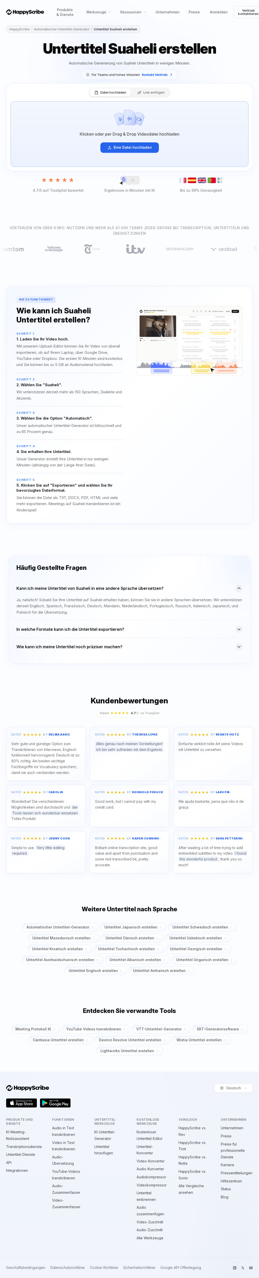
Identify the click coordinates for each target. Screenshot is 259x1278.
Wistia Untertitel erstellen (199, 1040)
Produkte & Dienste (65, 12)
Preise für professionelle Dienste (233, 1150)
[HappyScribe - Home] (25, 12)
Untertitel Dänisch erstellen (130, 938)
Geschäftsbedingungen (25, 1268)
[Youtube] (251, 1268)
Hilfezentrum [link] (231, 1181)
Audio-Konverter (150, 1169)
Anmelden (219, 12)
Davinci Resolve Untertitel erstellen (130, 1040)
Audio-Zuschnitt (150, 1230)
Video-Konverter (151, 1161)
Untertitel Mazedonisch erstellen (61, 938)
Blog (224, 1197)
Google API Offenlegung (180, 1268)
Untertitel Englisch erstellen (93, 970)
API (8, 1162)
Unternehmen (168, 12)
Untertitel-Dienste (20, 1154)
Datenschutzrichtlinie (67, 1268)
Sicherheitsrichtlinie (139, 1268)
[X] (243, 1268)
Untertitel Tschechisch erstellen (126, 949)
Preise (194, 12)
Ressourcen (130, 12)
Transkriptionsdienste (24, 1146)
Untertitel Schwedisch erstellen (200, 927)
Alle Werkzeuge (150, 1238)
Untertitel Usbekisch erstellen (195, 938)
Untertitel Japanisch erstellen (130, 927)
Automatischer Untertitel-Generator (62, 29)
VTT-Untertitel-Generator (159, 1029)
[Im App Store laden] (21, 1103)
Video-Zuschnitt (150, 1222)
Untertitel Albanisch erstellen (135, 960)
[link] (129, 74)
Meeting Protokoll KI (33, 1029)
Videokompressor (152, 1185)
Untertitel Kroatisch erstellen (57, 949)
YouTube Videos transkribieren (93, 1029)
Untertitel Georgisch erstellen (196, 949)
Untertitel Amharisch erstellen (159, 970)
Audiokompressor (151, 1177)
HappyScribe (19, 29)
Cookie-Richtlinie (104, 1268)
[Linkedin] (235, 1268)
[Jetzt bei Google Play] (55, 1103)
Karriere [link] (227, 1165)
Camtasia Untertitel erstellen (58, 1040)
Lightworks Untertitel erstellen (127, 1051)
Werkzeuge (96, 12)
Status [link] (226, 1189)
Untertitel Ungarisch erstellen (202, 960)
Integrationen (17, 1170)
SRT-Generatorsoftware (218, 1029)
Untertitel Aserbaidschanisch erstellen (60, 960)
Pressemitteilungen (236, 1173)
